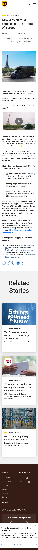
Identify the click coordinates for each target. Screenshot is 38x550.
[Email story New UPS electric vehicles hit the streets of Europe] (18, 263)
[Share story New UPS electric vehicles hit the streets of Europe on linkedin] (13, 263)
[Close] (35, 525)
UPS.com (23, 478)
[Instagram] (14, 511)
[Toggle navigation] (34, 4)
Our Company (6, 481)
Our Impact (5, 485)
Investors (5, 489)
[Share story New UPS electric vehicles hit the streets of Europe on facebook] (4, 263)
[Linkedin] (19, 511)
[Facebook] (4, 511)
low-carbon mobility (22, 156)
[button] (30, 4)
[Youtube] (24, 511)
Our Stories (6, 478)
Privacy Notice (15, 541)
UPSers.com (24, 482)
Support (4, 497)
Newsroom (5, 493)
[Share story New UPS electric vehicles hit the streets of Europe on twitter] (9, 263)
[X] (9, 511)
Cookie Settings (19, 545)
